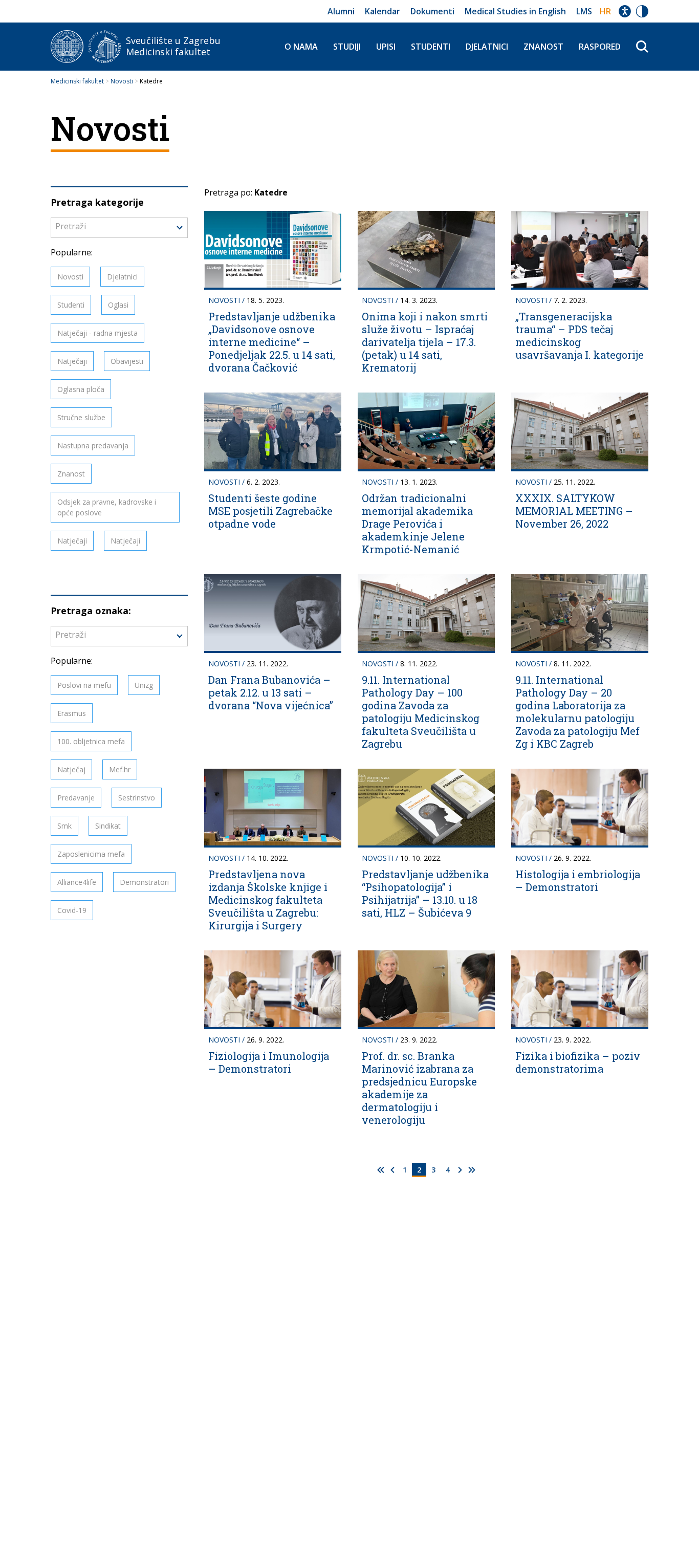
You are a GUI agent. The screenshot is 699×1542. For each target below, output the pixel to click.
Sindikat (108, 826)
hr (605, 11)
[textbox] (119, 226)
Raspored (600, 46)
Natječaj (71, 769)
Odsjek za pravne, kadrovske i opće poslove (106, 507)
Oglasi (118, 305)
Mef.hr (119, 769)
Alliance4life (76, 882)
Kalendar (382, 11)
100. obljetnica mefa (91, 741)
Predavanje (76, 797)
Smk (64, 826)
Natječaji (72, 361)
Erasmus (71, 713)
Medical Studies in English (515, 11)
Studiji (347, 46)
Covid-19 (71, 910)
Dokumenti (432, 11)
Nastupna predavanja (92, 445)
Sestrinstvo (136, 797)
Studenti (430, 46)
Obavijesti (127, 361)
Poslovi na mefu (84, 685)
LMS (584, 11)
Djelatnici (487, 46)
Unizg (144, 685)
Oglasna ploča (80, 389)
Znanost (543, 46)
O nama (301, 46)
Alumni (341, 11)
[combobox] (119, 228)
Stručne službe (81, 417)
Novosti (70, 276)
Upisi (386, 46)
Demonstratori (144, 882)
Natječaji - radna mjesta (97, 333)
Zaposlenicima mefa (91, 854)
